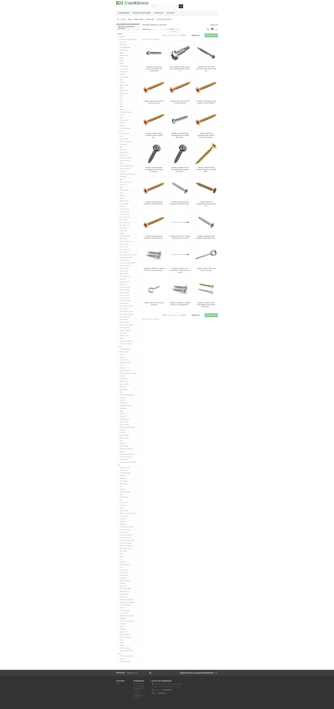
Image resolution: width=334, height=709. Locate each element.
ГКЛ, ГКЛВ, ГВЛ (123, 459)
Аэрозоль (122, 123)
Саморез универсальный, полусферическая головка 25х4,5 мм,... (206, 305)
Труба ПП (122, 400)
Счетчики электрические (126, 656)
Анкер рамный (123, 71)
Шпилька (121, 109)
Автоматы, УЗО (123, 572)
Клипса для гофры (124, 610)
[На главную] (118, 19)
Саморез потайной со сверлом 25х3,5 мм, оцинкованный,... (180, 304)
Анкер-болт (122, 74)
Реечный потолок (124, 201)
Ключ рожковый (123, 308)
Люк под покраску (124, 424)
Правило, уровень (124, 351)
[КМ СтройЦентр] (132, 3)
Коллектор (122, 386)
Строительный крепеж (125, 112)
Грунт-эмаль (122, 149)
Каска (121, 440)
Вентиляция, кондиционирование (128, 39)
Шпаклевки (122, 521)
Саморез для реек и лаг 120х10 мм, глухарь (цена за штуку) (180, 270)
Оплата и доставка (142, 13)
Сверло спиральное (124, 276)
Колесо (121, 553)
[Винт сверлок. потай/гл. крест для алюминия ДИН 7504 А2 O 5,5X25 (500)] (180, 53)
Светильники (123, 632)
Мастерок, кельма (124, 322)
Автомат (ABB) (123, 575)
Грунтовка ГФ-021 (124, 133)
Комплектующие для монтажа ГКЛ (127, 463)
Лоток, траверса (123, 613)
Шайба (121, 106)
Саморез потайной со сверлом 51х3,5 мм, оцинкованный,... (154, 269)
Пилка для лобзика (124, 260)
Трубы (121, 494)
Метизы (121, 96)
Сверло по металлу (124, 265)
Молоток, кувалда (124, 327)
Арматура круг (123, 483)
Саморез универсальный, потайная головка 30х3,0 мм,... (180, 203)
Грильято (122, 198)
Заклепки (122, 82)
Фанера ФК (122, 475)
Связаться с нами (139, 683)
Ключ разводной (123, 303)
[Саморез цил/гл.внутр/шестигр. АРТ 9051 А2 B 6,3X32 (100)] (154, 53)
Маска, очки (122, 443)
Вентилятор (122, 42)
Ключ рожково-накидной (126, 306)
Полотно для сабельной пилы (127, 263)
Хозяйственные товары (125, 543)
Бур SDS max (123, 228)
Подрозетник (122, 618)
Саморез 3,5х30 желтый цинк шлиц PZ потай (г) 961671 (206, 102)
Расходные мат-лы (124, 217)
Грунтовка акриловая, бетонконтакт (124, 130)
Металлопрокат (123, 481)
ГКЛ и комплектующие (125, 456)
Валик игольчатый (124, 289)
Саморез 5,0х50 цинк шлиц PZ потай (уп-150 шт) (154, 102)
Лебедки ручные (123, 532)
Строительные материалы (126, 448)
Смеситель (122, 397)
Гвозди (121, 79)
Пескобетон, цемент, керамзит (127, 513)
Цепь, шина (122, 279)
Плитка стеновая (124, 190)
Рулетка (121, 354)
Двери (121, 179)
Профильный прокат (124, 491)
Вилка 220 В (122, 586)
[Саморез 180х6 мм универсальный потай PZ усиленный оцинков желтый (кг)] (206, 119)
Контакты (158, 13)
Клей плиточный (123, 510)
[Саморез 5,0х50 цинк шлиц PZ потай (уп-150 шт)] (154, 87)
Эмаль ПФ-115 (123, 155)
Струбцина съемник (124, 362)
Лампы (121, 626)
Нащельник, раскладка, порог (127, 174)
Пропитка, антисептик (125, 141)
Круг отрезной (123, 252)
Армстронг (122, 195)
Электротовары (123, 570)
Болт (120, 98)
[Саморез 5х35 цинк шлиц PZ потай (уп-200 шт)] (180, 87)
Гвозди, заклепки (124, 77)
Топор (121, 365)
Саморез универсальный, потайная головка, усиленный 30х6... (206, 169)
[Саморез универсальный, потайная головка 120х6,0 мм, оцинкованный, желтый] (154, 119)
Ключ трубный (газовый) (126, 314)
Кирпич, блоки (123, 470)
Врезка (121, 52)
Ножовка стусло (123, 335)
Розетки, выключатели (125, 637)
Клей (120, 136)
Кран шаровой (123, 389)
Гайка (121, 104)
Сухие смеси (123, 505)
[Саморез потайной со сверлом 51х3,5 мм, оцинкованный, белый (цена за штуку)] (154, 254)
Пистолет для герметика (126, 341)
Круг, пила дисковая (124, 236)
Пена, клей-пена (123, 203)
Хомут (121, 117)
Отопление (122, 430)
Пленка (121, 556)
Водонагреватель (124, 591)
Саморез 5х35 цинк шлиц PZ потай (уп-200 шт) (180, 102)
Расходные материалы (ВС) (126, 394)
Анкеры (121, 63)
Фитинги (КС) (123, 416)
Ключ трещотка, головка (126, 311)
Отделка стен (123, 184)
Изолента (122, 607)
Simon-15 (122, 645)
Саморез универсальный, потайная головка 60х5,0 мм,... (154, 203)
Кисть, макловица (124, 295)
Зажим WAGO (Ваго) (125, 605)
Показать (171, 29)
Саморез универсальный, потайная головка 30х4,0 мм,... (206, 237)
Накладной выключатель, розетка (125, 652)
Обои (120, 187)
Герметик (122, 125)
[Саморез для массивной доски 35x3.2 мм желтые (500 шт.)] (206, 53)
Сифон (121, 411)
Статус (121, 567)
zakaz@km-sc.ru (162, 693)
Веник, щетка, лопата (125, 548)
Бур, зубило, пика (124, 225)
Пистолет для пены (124, 214)
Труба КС (122, 413)
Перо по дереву (123, 271)
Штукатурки (122, 524)
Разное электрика (124, 634)
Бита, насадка (123, 219)
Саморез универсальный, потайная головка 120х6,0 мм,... (154, 135)
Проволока (122, 489)
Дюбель (121, 87)
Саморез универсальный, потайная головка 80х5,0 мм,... (154, 237)
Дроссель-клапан (124, 55)
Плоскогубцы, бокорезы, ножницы (125, 345)
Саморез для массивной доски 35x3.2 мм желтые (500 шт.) (206, 69)
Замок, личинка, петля (125, 182)
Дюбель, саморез (124, 85)
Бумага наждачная (124, 222)
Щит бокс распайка (124, 661)
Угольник (121, 368)
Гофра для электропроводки (127, 602)
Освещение (122, 623)
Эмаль (121, 147)
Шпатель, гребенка (124, 370)
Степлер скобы (123, 359)
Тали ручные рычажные (125, 535)
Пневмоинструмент (124, 349)
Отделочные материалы (125, 157)
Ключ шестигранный (124, 316)
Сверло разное (123, 268)
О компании (123, 13)
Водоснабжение (123, 378)
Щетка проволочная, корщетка (127, 373)
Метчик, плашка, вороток (126, 325)
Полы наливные (123, 516)
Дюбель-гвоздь (123, 90)
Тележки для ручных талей (126, 540)
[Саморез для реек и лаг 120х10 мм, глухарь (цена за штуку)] (180, 254)
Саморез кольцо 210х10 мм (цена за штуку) (206, 269)
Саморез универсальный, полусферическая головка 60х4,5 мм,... (180, 135)
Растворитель (123, 144)
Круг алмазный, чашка (125, 241)
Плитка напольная (124, 168)
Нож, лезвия (122, 333)
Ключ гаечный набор (125, 300)
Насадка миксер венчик (125, 257)
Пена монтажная (123, 211)
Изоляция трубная (124, 384)
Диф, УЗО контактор (125, 580)
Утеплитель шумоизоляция (126, 526)
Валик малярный (124, 292)
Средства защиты (124, 438)
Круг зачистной (123, 246)
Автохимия (122, 36)
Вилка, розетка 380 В (125, 588)
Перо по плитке (123, 273)
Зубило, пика (123, 230)
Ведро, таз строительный (126, 545)
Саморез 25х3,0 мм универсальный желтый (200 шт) (206, 204)
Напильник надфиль (125, 330)
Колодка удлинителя (125, 648)
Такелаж (121, 114)
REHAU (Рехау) (123, 381)
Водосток (122, 451)
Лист (120, 486)
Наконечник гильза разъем (126, 615)
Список (216, 30)
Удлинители (122, 658)
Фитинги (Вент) (123, 50)
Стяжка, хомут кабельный (126, 621)
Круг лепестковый (124, 249)
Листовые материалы (125, 473)
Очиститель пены (124, 209)
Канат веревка (123, 551)
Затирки (121, 508)
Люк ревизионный (124, 419)
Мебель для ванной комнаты (127, 427)
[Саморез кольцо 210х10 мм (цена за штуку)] (206, 254)
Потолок (121, 192)
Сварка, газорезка (124, 435)
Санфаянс (122, 432)
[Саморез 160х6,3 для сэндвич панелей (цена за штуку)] (180, 222)
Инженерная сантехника (125, 405)
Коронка (121, 233)
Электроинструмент (124, 564)
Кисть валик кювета (124, 287)
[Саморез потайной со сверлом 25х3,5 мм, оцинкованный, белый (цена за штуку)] (180, 289)
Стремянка (122, 561)
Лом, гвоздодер (123, 319)
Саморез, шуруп (123, 93)
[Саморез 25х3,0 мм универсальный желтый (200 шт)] (206, 188)
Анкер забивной (123, 66)
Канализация (123, 408)
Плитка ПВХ (122, 171)
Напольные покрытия (125, 160)
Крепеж (121, 61)
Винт (120, 101)
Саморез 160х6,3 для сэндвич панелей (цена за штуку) (180, 237)
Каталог (170, 13)
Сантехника (122, 376)
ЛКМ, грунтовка (123, 120)
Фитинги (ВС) (123, 403)
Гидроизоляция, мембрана (126, 454)
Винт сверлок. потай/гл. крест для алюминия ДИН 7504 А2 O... (180, 69)
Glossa (121, 640)
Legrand (121, 642)
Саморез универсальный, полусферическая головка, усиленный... (154, 169)
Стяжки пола (122, 518)
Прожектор (122, 629)
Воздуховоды (123, 44)
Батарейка (122, 583)
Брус (120, 499)
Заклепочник (122, 284)
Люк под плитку (123, 421)
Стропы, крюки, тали (124, 529)
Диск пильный (123, 238)
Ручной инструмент (124, 281)
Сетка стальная (123, 502)
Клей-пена (122, 206)
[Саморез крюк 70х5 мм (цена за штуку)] (154, 289)
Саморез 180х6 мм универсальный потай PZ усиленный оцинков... (206, 135)
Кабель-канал (123, 596)
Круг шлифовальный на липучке (128, 254)
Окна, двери (122, 176)
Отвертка (122, 338)
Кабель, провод (123, 594)
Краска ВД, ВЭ (123, 139)
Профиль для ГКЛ (124, 467)
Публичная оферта (139, 685)
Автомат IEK (122, 578)
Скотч (121, 559)
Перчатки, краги (123, 446)
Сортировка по (146, 29)
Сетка (212, 30)
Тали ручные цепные (125, 537)
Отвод (121, 58)
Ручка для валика (124, 298)
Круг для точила (123, 244)
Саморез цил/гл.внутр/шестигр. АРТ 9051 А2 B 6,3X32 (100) (154, 69)
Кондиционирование (124, 47)
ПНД (120, 392)
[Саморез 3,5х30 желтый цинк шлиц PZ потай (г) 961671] (206, 87)
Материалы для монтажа (126, 599)
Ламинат (121, 163)
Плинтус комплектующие (126, 166)
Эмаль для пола (123, 152)
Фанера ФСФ (123, 478)
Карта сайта (137, 698)
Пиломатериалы (123, 497)
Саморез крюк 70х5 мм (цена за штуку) (154, 304)
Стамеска (122, 357)
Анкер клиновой (123, 69)
